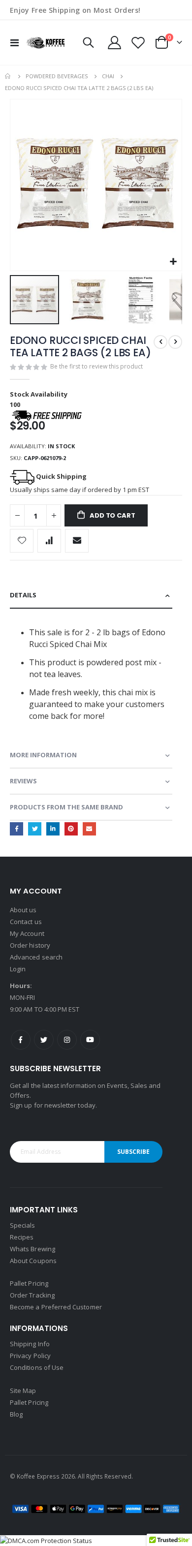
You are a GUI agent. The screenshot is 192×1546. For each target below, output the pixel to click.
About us (23, 909)
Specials (22, 1225)
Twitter (34, 828)
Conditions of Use (37, 1367)
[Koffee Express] (45, 42)
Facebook (16, 828)
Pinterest (71, 828)
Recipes (21, 1237)
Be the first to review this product (96, 366)
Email (89, 828)
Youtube (90, 1040)
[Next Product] (175, 342)
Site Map (23, 1390)
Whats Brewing (32, 1248)
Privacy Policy (30, 1355)
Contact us (26, 921)
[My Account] (115, 42)
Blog (16, 1414)
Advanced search (36, 957)
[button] (173, 262)
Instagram (67, 1040)
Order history (30, 945)
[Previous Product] (160, 342)
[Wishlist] (138, 42)
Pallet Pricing (29, 1283)
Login (18, 968)
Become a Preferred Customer (56, 1306)
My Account (27, 933)
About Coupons (33, 1260)
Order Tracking (32, 1295)
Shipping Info (30, 1343)
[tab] (91, 596)
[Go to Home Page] (8, 76)
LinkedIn (53, 828)
